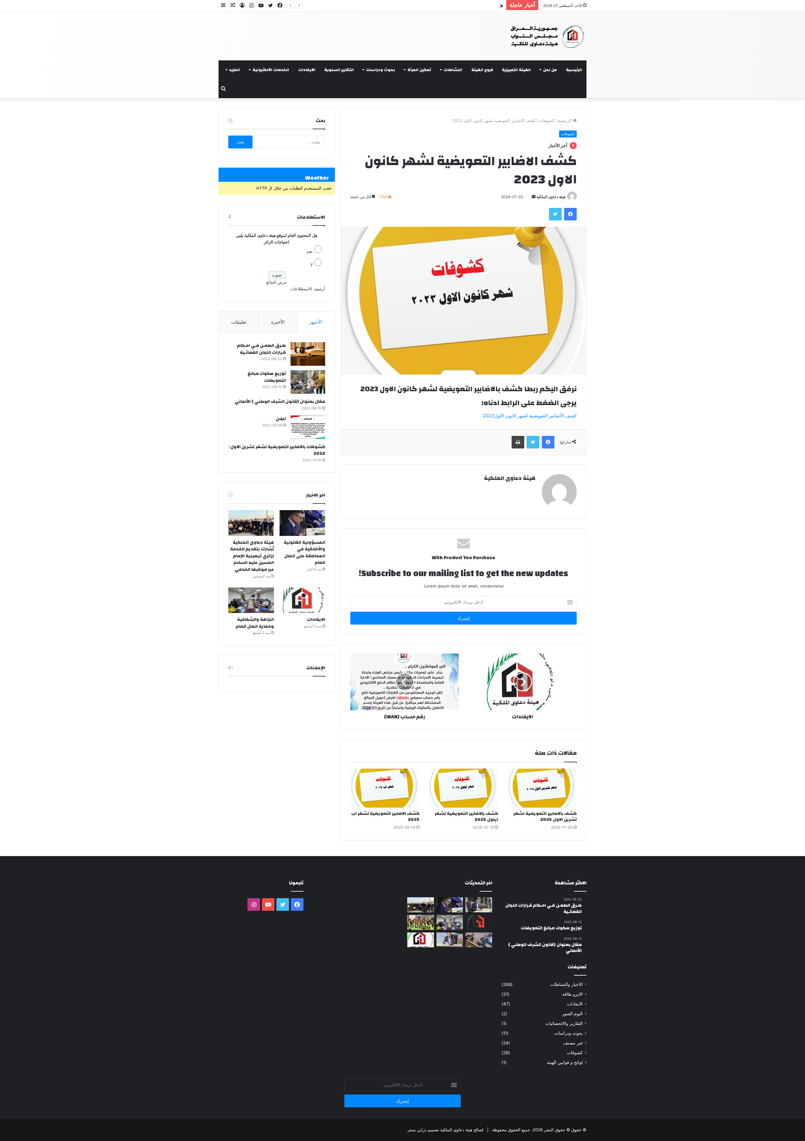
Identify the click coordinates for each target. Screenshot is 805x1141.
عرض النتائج (276, 282)
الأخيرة (278, 322)
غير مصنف (573, 1042)
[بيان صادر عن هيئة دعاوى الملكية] (420, 940)
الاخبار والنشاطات (566, 984)
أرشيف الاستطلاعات (307, 288)
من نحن (550, 70)
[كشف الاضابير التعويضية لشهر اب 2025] (384, 788)
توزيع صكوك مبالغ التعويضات (266, 377)
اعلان (281, 419)
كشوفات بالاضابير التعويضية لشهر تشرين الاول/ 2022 (277, 450)
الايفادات (306, 70)
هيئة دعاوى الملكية (550, 196)
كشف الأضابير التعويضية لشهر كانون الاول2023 (530, 416)
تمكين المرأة (419, 70)
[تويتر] (555, 214)
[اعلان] (308, 427)
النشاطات (453, 70)
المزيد (234, 70)
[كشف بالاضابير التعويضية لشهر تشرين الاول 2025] (542, 788)
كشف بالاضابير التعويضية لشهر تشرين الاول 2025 (545, 817)
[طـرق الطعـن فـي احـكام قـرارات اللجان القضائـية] (308, 354)
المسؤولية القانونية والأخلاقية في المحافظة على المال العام (304, 552)
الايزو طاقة (572, 994)
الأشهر (315, 322)
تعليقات (238, 322)
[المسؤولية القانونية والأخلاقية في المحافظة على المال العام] (302, 523)
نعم (310, 251)
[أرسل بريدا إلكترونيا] (534, 196)
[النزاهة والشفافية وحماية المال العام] (251, 600)
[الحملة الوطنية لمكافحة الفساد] (478, 904)
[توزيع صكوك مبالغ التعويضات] (308, 382)
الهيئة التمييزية (516, 70)
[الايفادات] (302, 600)
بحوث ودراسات (380, 70)
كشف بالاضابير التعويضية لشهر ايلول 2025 (466, 817)
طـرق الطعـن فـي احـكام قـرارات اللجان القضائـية (261, 349)
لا (311, 264)
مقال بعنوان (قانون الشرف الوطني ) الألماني (280, 402)
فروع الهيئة (482, 70)
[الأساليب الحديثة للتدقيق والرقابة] (449, 940)
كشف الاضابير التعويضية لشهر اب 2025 (385, 817)
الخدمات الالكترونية (271, 70)
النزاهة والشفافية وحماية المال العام (255, 623)
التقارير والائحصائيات (564, 1023)
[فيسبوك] (570, 214)
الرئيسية (574, 70)
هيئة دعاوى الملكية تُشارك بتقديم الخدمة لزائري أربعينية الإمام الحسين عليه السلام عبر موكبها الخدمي (387, 5)
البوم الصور (572, 1013)
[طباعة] (518, 442)
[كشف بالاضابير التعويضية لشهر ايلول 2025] (463, 788)
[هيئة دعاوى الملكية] (542, 36)
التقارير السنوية (339, 70)
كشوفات (546, 120)
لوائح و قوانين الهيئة (565, 1062)
